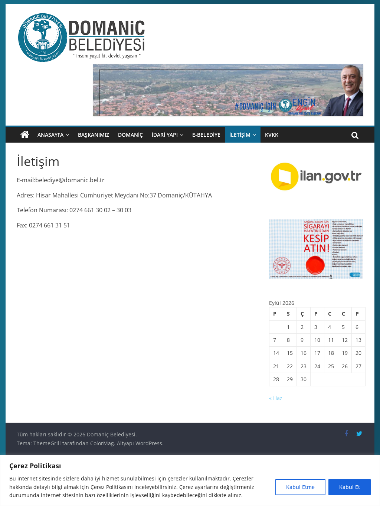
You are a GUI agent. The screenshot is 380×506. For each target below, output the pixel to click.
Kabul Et (349, 486)
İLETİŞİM (239, 134)
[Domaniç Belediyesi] (25, 135)
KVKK (271, 134)
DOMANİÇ (130, 134)
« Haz (275, 398)
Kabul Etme (300, 486)
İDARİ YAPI (165, 134)
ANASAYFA (50, 134)
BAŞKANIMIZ (93, 134)
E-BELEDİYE (206, 134)
